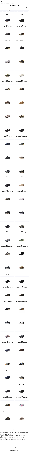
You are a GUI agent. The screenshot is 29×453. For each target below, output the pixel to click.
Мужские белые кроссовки (12, 10)
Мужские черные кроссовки (20, 10)
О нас (14, 446)
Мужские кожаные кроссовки (4, 10)
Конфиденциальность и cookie (14, 450)
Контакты (14, 447)
